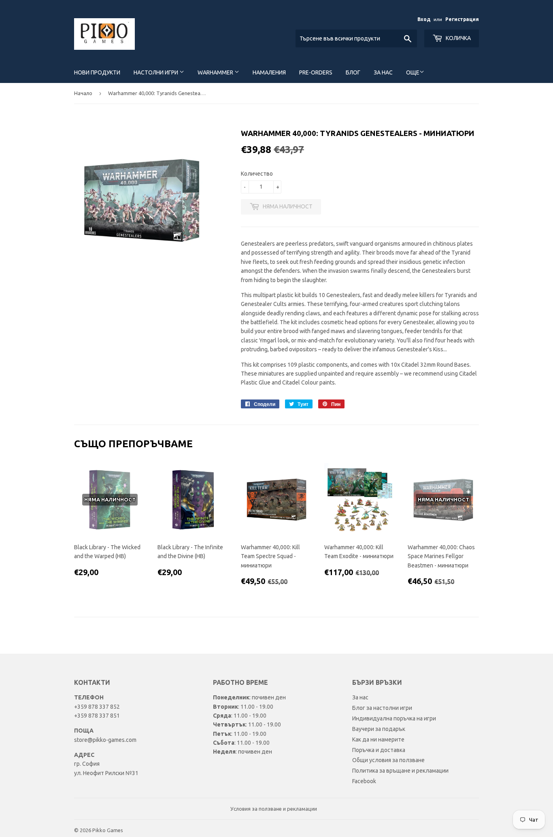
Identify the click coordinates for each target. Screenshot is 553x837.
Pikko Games (107, 830)
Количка (458, 38)
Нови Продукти (97, 72)
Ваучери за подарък (378, 729)
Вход (423, 19)
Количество (257, 173)
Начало (83, 93)
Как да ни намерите (378, 739)
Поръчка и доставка (378, 750)
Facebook (364, 781)
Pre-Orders (315, 72)
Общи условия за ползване (388, 760)
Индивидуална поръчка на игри (394, 718)
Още (412, 72)
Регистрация (462, 19)
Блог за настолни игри (382, 708)
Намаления (269, 72)
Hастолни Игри (156, 72)
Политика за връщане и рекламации (400, 770)
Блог (353, 72)
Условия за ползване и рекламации (273, 809)
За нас (383, 72)
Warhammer (216, 72)
